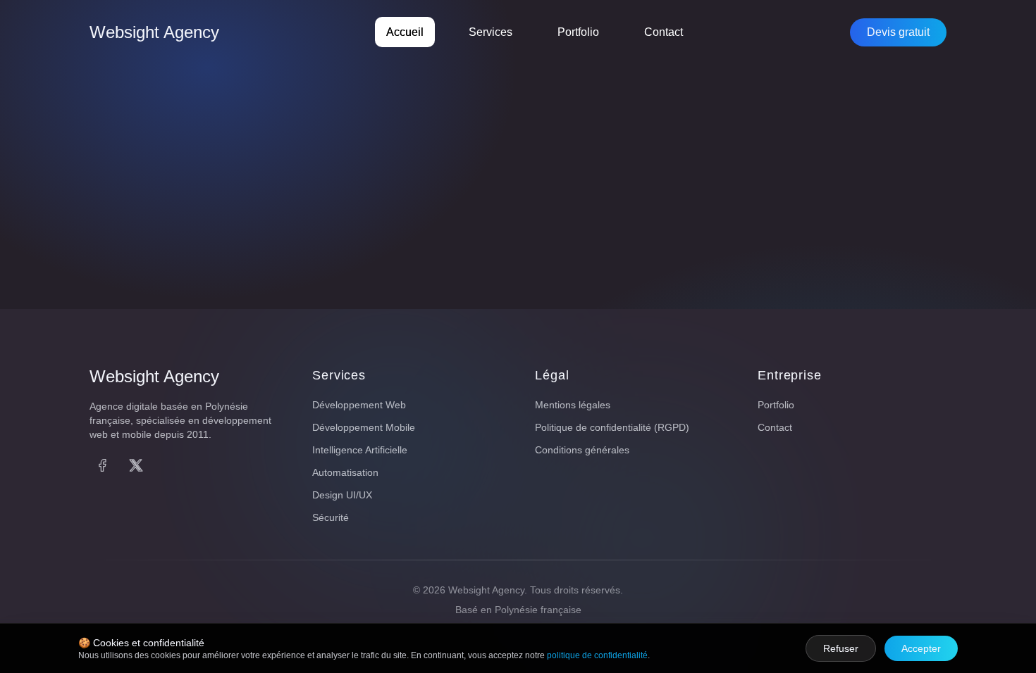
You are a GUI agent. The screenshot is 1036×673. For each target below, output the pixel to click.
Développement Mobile (363, 427)
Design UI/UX (342, 495)
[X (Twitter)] (136, 465)
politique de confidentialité (597, 655)
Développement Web (359, 404)
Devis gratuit (898, 32)
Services (490, 32)
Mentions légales (572, 404)
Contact (663, 32)
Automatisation (345, 472)
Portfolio (578, 32)
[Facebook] (102, 465)
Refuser (840, 648)
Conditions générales (582, 449)
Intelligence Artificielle (359, 449)
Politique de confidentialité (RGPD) (612, 427)
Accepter (921, 648)
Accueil (405, 32)
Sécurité (330, 517)
